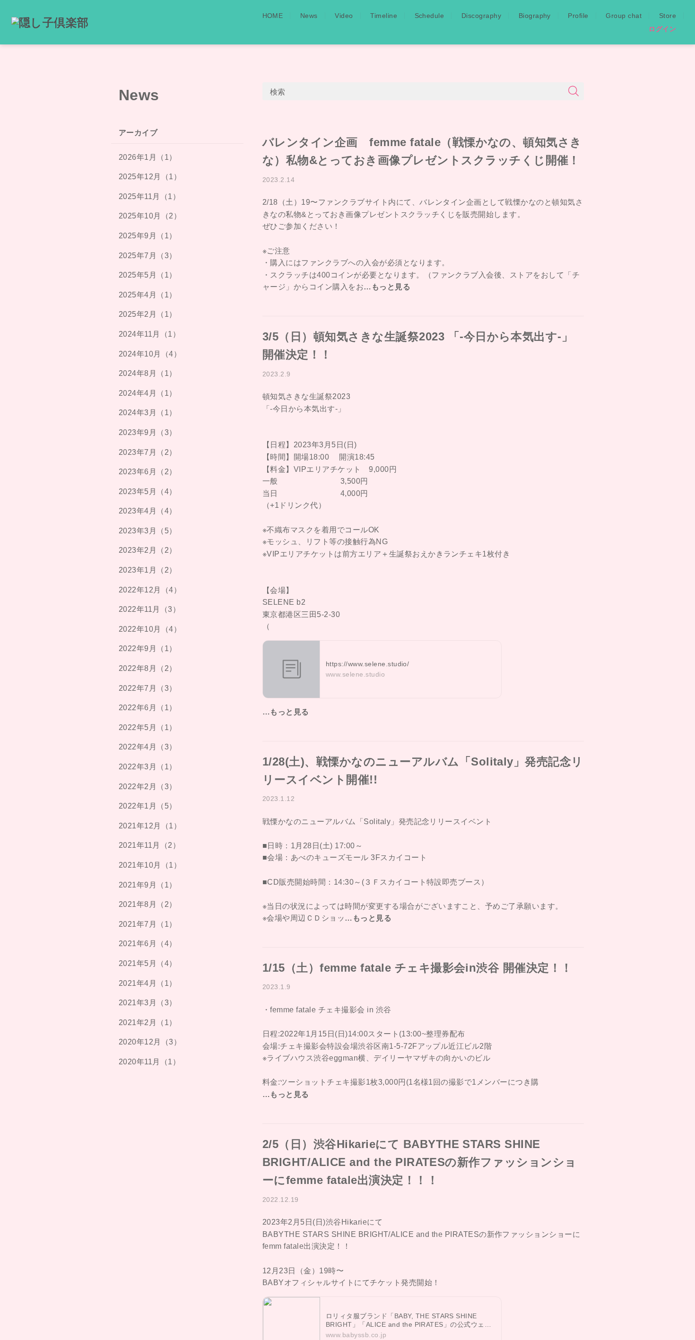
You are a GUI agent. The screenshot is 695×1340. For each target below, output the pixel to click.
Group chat (624, 15)
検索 (278, 91)
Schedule (429, 15)
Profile (578, 15)
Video (344, 15)
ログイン (662, 29)
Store (667, 15)
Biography (535, 15)
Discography (481, 15)
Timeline (383, 15)
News (309, 15)
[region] (177, 730)
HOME (272, 15)
